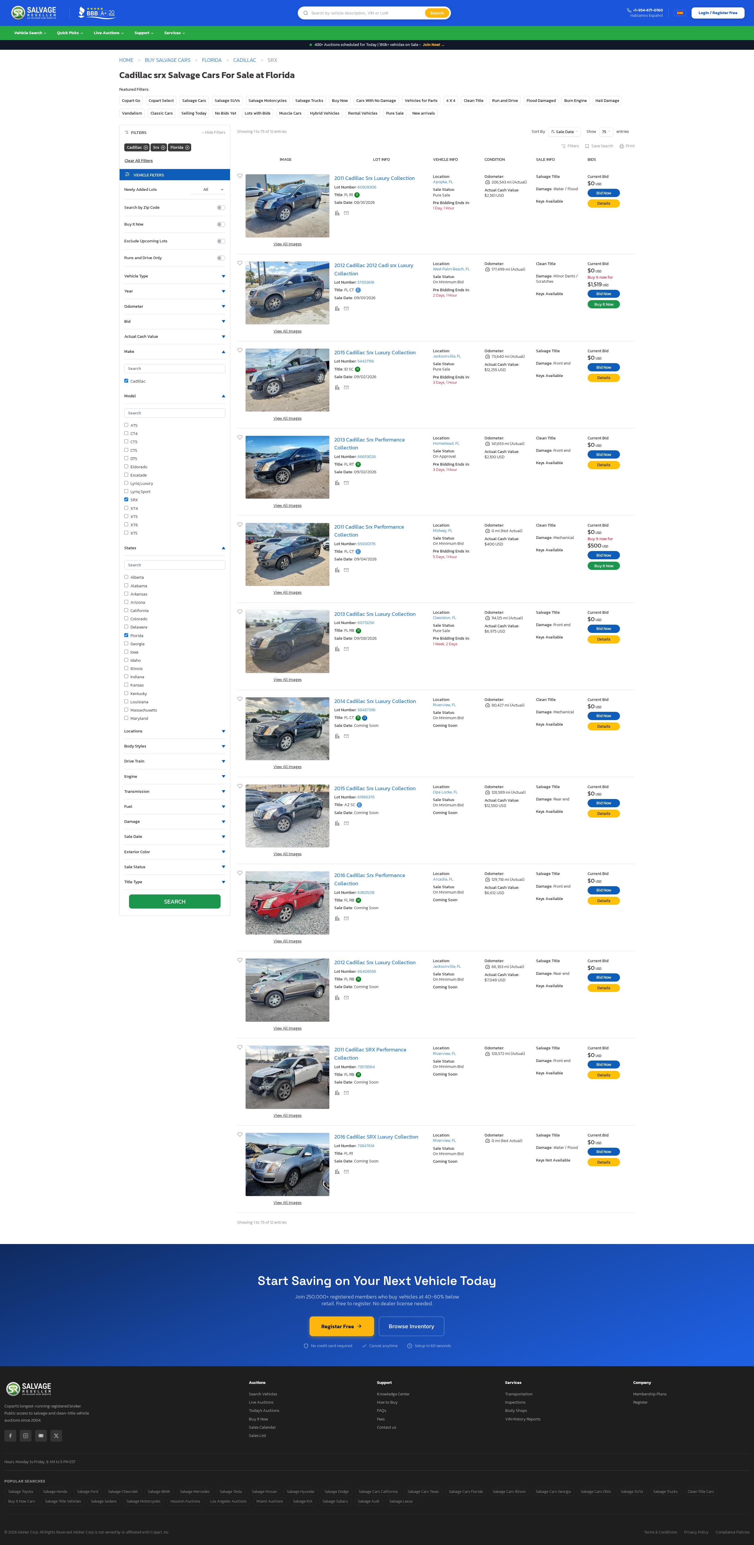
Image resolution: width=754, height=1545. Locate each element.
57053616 (366, 282)
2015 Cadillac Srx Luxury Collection (375, 352)
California (139, 610)
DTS (133, 458)
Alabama (138, 586)
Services (173, 33)
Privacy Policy (696, 1532)
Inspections (515, 1402)
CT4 (134, 433)
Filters (573, 146)
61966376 (366, 797)
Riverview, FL (444, 705)
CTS (133, 450)
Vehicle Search (28, 33)
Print (630, 146)
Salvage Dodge (337, 1491)
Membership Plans (650, 1394)
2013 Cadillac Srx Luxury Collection (375, 614)
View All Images (287, 244)
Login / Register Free (718, 13)
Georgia (137, 644)
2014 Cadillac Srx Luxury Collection (375, 701)
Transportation (519, 1394)
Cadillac (244, 60)
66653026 (367, 457)
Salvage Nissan (264, 1491)
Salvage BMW (159, 1491)
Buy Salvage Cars (168, 60)
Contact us (386, 1427)
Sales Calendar (262, 1427)
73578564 (366, 1067)
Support (142, 33)
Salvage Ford (87, 1491)
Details (604, 203)
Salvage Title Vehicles (63, 1501)
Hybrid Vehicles (325, 113)
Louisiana (139, 702)
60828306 (367, 187)
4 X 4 (450, 100)
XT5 (134, 517)
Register (640, 1402)
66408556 (367, 971)
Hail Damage (607, 100)
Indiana (137, 677)
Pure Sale (395, 113)
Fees (381, 1419)
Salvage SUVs (227, 100)
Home (126, 60)
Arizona (137, 602)
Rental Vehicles (363, 113)
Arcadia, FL (443, 879)
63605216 (366, 892)
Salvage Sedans (104, 1501)
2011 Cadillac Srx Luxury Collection (374, 178)
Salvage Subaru (335, 1501)
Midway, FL (442, 530)
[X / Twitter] (56, 1436)
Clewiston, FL (444, 618)
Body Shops (516, 1410)
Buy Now (340, 100)
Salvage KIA (302, 1501)
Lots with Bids (258, 113)
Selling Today (193, 113)
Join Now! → (434, 44)
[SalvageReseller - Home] (34, 13)
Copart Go (131, 100)
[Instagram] (26, 1436)
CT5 (133, 442)
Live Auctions (107, 33)
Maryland (139, 718)
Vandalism (132, 113)
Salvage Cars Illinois (509, 1491)
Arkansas (138, 594)
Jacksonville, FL (447, 356)
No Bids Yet (225, 113)
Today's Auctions (264, 1410)
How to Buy (387, 1402)
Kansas (137, 685)
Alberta (137, 577)
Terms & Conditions (660, 1532)
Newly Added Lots (140, 189)
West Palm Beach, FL (451, 269)
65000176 (367, 544)
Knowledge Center (393, 1394)
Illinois (136, 668)
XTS (134, 533)
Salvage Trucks (309, 100)
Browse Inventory (411, 1326)
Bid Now (603, 193)
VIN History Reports (522, 1419)
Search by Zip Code (142, 207)
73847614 (366, 1146)
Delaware (138, 627)
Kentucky (138, 694)
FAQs (381, 1410)
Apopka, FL (443, 182)
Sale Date (565, 132)
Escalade (138, 475)
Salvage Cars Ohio (596, 1491)
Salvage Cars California (378, 1491)
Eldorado (138, 467)
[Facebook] (10, 1436)
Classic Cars (162, 113)
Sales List (257, 1435)
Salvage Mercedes (195, 1491)
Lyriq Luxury (141, 483)
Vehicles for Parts (421, 100)
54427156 (366, 361)
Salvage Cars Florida (466, 1491)
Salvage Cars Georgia (553, 1491)
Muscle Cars (290, 113)
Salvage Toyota (20, 1491)
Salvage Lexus (401, 1501)
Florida (212, 60)
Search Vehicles (263, 1394)
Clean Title (474, 100)
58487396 (367, 710)
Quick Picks (68, 33)
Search (437, 13)
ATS (134, 425)
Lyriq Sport (140, 491)
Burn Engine (575, 100)
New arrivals (423, 113)
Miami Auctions (270, 1501)
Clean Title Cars (701, 1491)
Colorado (138, 619)
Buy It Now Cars (21, 1501)
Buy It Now (133, 224)
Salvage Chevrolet (123, 1491)
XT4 (134, 508)
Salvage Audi (368, 1501)
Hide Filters (213, 132)
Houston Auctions (185, 1501)
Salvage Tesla (231, 1491)
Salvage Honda (55, 1491)
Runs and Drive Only (143, 258)
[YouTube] (41, 1436)
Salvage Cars (194, 100)
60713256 (366, 623)
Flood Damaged (541, 100)
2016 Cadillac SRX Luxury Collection (376, 1137)
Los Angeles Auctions (228, 1501)
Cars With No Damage (376, 100)
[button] (174, 276)
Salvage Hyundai (301, 1491)
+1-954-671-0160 (648, 10)
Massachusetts (143, 710)
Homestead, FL (446, 443)
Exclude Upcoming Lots (146, 241)
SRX (134, 500)
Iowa (134, 652)
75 (604, 132)
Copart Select (161, 100)
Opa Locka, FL (445, 792)
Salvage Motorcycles (268, 100)
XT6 (134, 525)
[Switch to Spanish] (680, 13)
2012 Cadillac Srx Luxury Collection (375, 962)
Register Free (337, 1326)
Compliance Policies (733, 1532)
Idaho (135, 660)
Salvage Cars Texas (423, 1491)
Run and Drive (505, 100)
